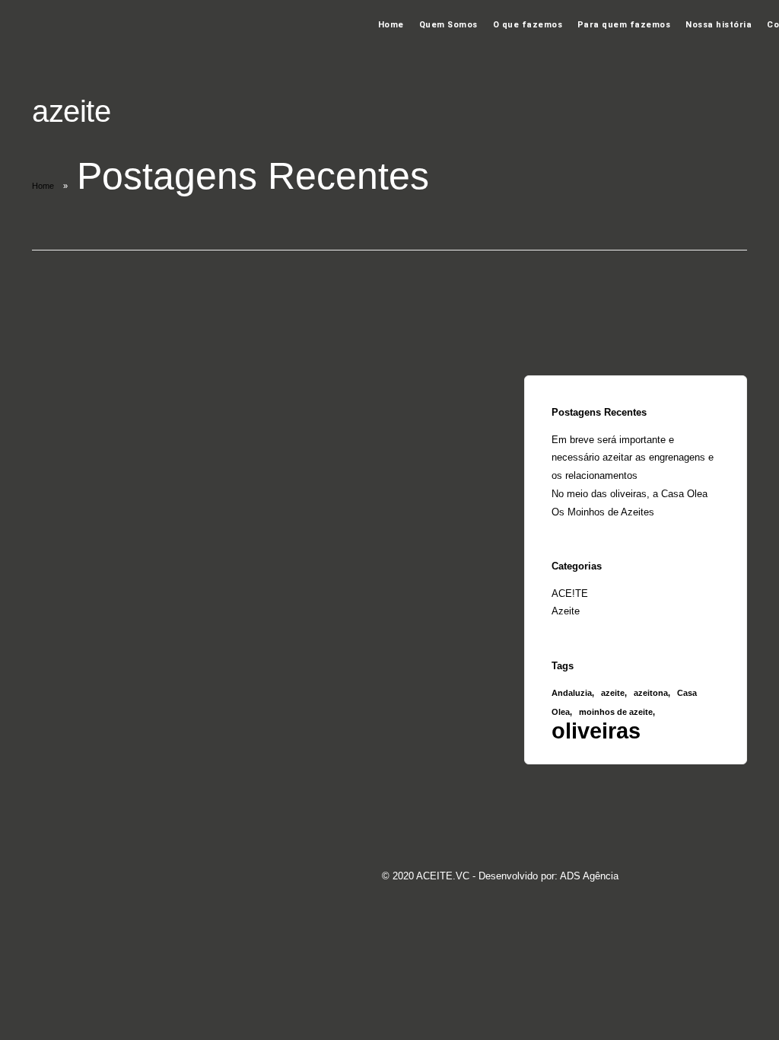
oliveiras (596, 730)
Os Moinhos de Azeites (603, 512)
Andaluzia (572, 692)
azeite (613, 692)
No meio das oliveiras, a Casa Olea (629, 493)
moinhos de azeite (616, 711)
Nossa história (718, 25)
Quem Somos (448, 25)
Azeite (566, 611)
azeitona (651, 692)
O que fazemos (528, 25)
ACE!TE (570, 593)
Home (391, 25)
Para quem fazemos (624, 25)
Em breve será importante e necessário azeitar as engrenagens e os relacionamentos (633, 458)
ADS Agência (589, 876)
